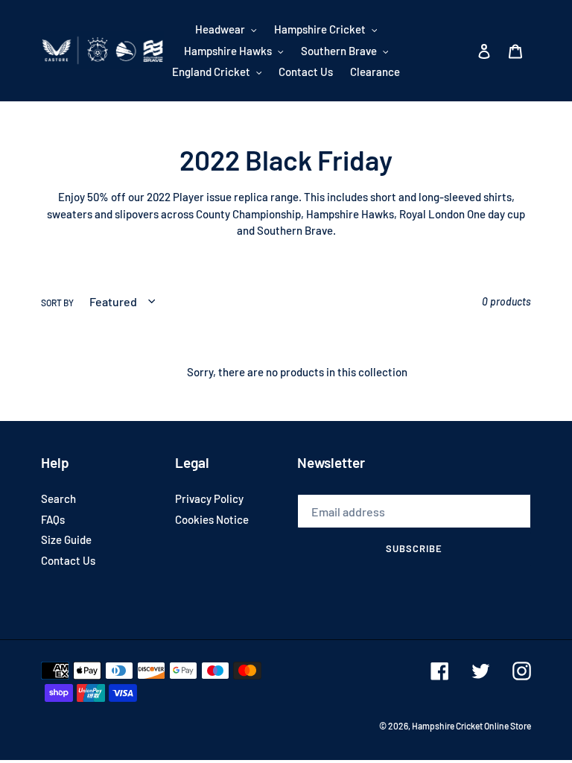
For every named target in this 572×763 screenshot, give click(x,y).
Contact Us (68, 560)
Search (58, 498)
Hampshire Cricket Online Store (471, 726)
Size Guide (66, 539)
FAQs (53, 519)
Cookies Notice (212, 519)
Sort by (57, 302)
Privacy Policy (209, 498)
